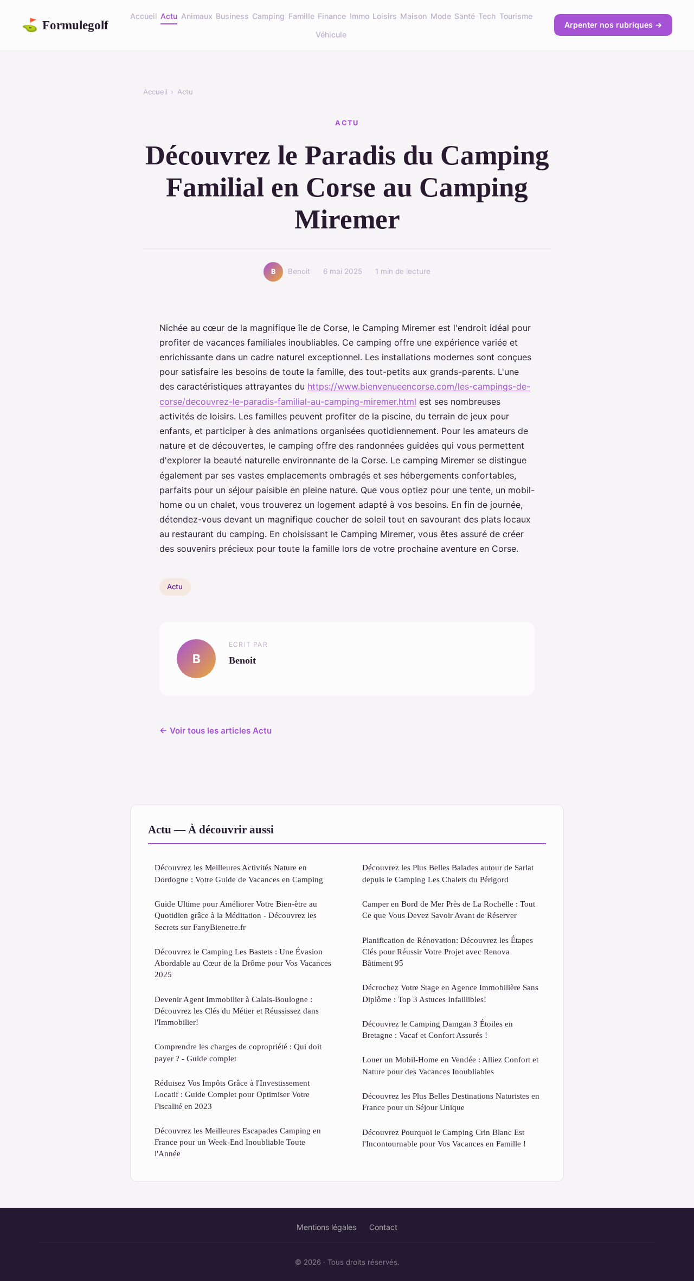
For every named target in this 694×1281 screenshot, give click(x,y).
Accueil (143, 16)
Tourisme (515, 16)
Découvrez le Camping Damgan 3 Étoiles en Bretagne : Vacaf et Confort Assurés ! (437, 1029)
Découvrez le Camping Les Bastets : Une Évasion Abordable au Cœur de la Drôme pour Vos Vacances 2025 (243, 963)
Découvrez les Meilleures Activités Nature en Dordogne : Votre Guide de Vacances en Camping (239, 873)
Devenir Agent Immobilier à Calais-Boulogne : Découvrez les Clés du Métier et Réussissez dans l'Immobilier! (237, 1011)
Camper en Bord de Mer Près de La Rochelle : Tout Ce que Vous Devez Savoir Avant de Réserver (448, 909)
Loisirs (384, 16)
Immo (359, 16)
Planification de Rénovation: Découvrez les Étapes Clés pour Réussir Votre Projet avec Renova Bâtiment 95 (447, 951)
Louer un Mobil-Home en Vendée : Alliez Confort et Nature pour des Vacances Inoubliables (450, 1065)
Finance (332, 16)
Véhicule (331, 34)
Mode (440, 16)
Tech (487, 16)
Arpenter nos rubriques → (613, 24)
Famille (301, 16)
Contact (383, 1227)
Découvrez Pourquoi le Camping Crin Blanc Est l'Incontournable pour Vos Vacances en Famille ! (444, 1137)
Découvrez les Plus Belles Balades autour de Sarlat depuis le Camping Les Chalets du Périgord (448, 873)
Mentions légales (326, 1227)
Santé (464, 16)
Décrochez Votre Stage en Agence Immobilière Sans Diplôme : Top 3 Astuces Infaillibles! (450, 993)
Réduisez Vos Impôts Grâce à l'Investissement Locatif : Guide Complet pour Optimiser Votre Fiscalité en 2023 (232, 1094)
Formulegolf (65, 25)
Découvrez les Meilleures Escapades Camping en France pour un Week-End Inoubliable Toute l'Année (238, 1142)
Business (232, 16)
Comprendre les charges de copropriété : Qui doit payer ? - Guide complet (238, 1052)
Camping (268, 16)
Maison (413, 16)
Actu (168, 16)
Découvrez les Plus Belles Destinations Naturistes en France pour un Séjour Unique (450, 1101)
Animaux (197, 16)
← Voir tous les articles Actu (215, 730)
